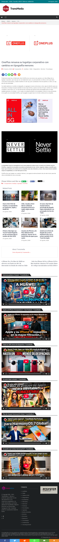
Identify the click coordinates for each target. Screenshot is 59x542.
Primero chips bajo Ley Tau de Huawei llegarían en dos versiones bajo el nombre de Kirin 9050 (10, 233)
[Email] (12, 73)
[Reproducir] (3, 304)
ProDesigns (54, 537)
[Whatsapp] (9, 73)
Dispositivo (36, 69)
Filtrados (25, 501)
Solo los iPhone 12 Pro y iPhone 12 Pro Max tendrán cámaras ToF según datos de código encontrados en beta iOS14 (44, 263)
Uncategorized (26, 524)
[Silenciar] (46, 304)
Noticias (24, 506)
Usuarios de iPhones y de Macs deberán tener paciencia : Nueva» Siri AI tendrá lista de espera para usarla (29, 234)
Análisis (26, 69)
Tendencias (25, 522)
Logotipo (19, 183)
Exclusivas (25, 499)
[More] (19, 73)
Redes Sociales (26, 512)
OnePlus (25, 183)
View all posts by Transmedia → (21, 252)
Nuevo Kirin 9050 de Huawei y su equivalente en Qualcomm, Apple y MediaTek (10, 206)
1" (3, 183)
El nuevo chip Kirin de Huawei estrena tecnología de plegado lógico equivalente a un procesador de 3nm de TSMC (47, 208)
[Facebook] (3, 73)
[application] (26, 292)
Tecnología (49, 69)
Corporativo (8, 183)
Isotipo (14, 183)
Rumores (25, 518)
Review (43, 69)
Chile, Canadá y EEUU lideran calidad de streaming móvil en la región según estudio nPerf (27, 207)
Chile (30, 69)
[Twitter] (6, 73)
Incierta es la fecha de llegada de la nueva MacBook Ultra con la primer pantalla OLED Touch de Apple (46, 234)
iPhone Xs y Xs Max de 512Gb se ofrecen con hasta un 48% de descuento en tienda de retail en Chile (15, 263)
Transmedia (17, 69)
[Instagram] (15, 73)
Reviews (24, 516)
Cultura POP (25, 495)
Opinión (24, 510)
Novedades (25, 508)
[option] (22, 1)
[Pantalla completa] (48, 304)
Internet (24, 503)
